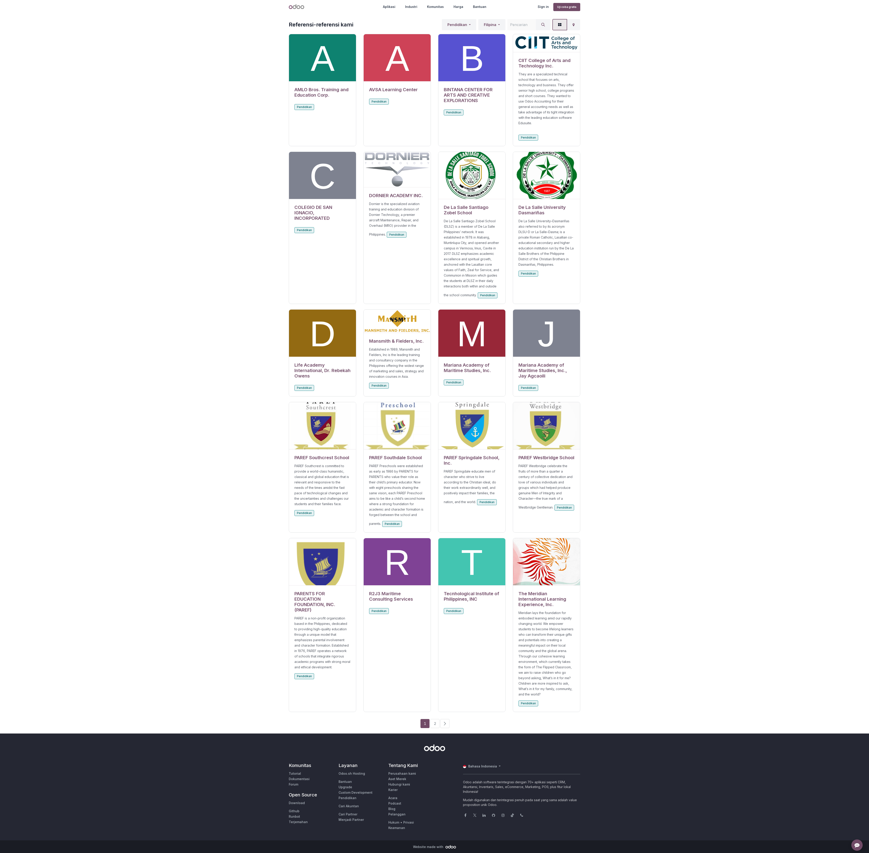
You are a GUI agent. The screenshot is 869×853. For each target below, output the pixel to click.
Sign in (543, 7)
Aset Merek (397, 779)
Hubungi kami (399, 784)
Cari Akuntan (349, 806)
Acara (392, 798)
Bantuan (479, 7)
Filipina (490, 24)
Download (297, 803)
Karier (393, 790)
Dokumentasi (299, 779)
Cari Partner (348, 814)
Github (294, 811)
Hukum (393, 822)
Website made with (428, 847)
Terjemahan (298, 822)
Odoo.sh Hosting (352, 773)
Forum (293, 784)
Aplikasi (389, 7)
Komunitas (435, 7)
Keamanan (396, 828)
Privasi (408, 822)
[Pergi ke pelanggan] (322, 57)
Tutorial (295, 773)
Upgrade (345, 787)
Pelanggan (397, 814)
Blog (391, 809)
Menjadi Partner (351, 820)
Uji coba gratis (566, 7)
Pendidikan (457, 24)
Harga (458, 7)
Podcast (394, 803)
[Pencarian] (543, 24)
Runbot (294, 816)
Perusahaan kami (402, 773)
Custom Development (355, 792)
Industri (411, 7)
